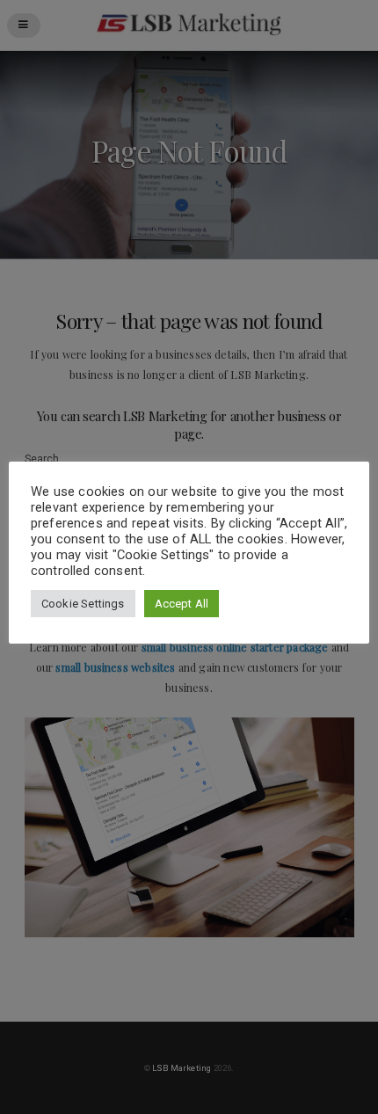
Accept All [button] (182, 603)
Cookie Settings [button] (83, 603)
